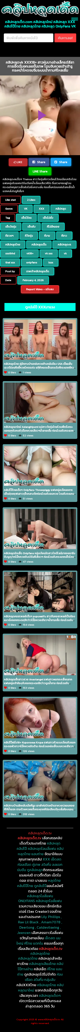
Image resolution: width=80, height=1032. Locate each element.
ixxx (50, 262)
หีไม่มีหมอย (53, 227)
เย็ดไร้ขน (26, 218)
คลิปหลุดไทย (12, 245)
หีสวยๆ (9, 236)
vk (65, 253)
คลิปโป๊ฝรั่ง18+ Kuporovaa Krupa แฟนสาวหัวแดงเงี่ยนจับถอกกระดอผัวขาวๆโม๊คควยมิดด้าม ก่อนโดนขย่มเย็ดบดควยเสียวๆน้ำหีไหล (40, 746)
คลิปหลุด (61, 209)
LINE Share (40, 171)
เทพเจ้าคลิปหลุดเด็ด (37, 271)
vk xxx (48, 253)
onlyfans (31, 262)
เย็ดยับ (32, 227)
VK (26, 209)
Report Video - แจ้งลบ (40, 289)
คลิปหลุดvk (64, 245)
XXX (41, 209)
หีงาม (47, 236)
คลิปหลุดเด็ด (39, 245)
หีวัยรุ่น (29, 236)
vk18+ (30, 253)
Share (40, 162)
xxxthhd (10, 253)
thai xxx (10, 262)
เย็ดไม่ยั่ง (48, 218)
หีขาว (64, 236)
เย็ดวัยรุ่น (10, 227)
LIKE (19, 162)
